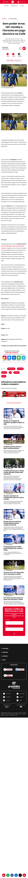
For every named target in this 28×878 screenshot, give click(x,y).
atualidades (11, 368)
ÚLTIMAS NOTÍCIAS (14, 5)
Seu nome (7, 619)
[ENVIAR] (14, 633)
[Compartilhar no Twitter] (20, 875)
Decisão (4, 18)
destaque (20, 368)
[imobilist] (3, 875)
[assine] (24, 875)
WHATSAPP (6, 5)
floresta (4, 372)
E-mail (6, 626)
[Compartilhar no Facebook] (12, 875)
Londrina (16, 372)
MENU (7, 2)
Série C (4, 376)
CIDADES (22, 5)
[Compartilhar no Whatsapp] (8, 875)
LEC (10, 372)
